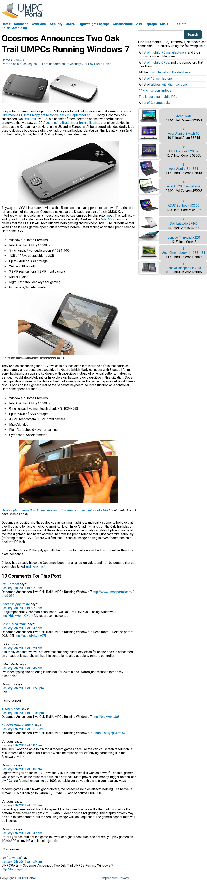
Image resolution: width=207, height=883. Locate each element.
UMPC (70, 24)
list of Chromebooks (156, 103)
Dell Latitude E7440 (184, 224)
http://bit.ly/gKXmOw (110, 733)
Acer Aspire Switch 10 (183, 133)
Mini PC (166, 24)
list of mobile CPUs (155, 62)
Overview (39, 24)
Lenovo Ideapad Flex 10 (184, 268)
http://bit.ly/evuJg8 (106, 717)
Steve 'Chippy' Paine (16, 604)
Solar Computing (14, 28)
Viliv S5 (106, 219)
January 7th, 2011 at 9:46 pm (22, 668)
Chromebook (123, 24)
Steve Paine (102, 64)
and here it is (35, 566)
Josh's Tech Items (14, 624)
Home (6, 24)
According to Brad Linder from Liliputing (71, 123)
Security (56, 24)
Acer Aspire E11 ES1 (183, 169)
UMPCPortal (10, 584)
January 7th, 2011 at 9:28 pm (22, 648)
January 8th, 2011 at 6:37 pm (22, 833)
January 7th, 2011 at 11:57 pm (23, 688)
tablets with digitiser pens (169, 84)
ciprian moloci (12, 858)
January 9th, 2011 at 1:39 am (22, 862)
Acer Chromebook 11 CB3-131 (183, 253)
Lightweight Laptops (94, 24)
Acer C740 (183, 116)
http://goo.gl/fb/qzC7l (30, 636)
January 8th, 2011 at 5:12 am (22, 805)
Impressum (109, 878)
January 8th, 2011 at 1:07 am (22, 745)
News (20, 60)
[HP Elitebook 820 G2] (149, 157)
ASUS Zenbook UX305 (184, 205)
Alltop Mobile (11, 709)
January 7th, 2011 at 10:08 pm (23, 713)
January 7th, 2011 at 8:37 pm (22, 628)
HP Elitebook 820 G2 (184, 151)
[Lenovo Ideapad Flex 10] (149, 271)
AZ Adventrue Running (17, 725)
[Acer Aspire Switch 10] (149, 141)
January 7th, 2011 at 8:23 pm (22, 608)
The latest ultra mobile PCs (158, 97)
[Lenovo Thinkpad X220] (149, 240)
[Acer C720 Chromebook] (149, 192)
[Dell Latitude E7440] (149, 228)
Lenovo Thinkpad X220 (184, 237)
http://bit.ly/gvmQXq (16, 616)
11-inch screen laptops (155, 91)
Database (21, 24)
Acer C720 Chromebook (184, 186)
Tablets (180, 24)
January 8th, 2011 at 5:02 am (22, 769)
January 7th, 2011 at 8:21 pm (22, 588)
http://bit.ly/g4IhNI (15, 869)
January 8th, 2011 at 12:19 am (23, 729)
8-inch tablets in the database (169, 72)
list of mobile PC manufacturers (164, 52)
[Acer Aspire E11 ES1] (149, 176)
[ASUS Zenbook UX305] (149, 214)
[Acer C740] (149, 122)
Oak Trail (30, 119)
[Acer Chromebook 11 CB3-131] (149, 259)
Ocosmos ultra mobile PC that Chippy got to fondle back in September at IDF (66, 113)
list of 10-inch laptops (157, 78)
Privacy (123, 878)
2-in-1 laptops (146, 24)
